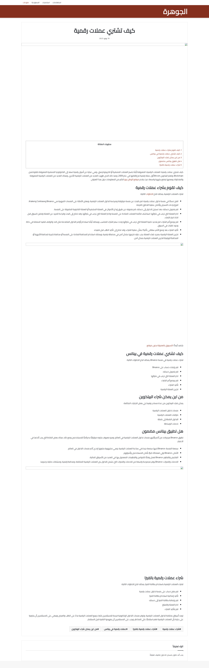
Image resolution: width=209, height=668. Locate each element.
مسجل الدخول (166, 655)
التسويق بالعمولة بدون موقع (160, 345)
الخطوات (149, 194)
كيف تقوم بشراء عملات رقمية (168, 150)
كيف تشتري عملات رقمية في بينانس (166, 154)
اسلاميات (46, 2)
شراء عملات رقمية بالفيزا (170, 165)
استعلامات (56, 2)
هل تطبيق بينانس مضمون (170, 161)
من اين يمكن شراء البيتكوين (169, 157)
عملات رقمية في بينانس (115, 629)
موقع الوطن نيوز (131, 179)
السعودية (35, 2)
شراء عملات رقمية (171, 629)
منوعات (26, 2)
